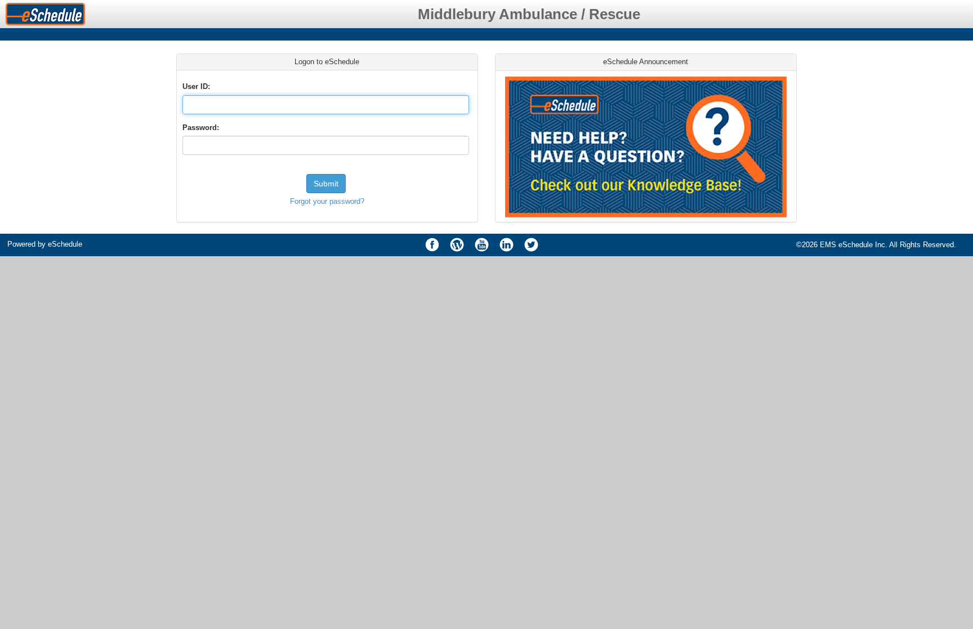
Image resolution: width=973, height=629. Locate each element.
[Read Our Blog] (456, 245)
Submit (326, 183)
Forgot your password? (327, 201)
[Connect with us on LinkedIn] (506, 245)
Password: (200, 127)
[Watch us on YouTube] (481, 245)
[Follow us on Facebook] (432, 245)
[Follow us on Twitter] (531, 245)
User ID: (196, 86)
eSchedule (65, 244)
